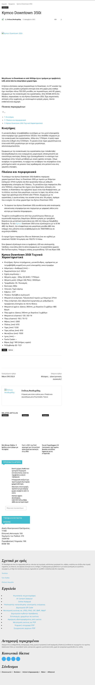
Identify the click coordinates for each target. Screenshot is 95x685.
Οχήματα (12, 4)
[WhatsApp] (40, 25)
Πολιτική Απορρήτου (8, 582)
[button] (5, 676)
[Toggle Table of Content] (3, 112)
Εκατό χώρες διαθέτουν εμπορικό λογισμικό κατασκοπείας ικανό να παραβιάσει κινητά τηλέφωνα (20, 473)
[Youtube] (18, 659)
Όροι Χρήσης (6, 578)
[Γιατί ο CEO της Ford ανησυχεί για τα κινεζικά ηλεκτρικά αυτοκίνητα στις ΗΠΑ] (31, 423)
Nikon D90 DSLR (8, 376)
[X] (29, 25)
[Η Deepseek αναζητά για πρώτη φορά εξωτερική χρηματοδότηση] (6, 481)
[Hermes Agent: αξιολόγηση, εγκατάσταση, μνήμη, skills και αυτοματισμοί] (6, 497)
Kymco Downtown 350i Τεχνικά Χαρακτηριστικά (24, 123)
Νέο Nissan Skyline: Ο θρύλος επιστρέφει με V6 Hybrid (10, 447)
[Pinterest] (35, 25)
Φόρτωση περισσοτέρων (15, 508)
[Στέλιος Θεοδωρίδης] (3, 19)
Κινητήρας (10, 117)
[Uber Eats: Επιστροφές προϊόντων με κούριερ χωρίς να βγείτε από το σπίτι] (6, 488)
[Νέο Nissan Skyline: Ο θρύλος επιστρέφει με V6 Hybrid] (11, 423)
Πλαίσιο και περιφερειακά (16, 120)
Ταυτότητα (5, 573)
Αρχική (4, 4)
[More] (46, 25)
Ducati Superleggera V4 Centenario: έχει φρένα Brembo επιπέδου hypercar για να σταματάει (50, 449)
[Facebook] (23, 25)
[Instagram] (27, 401)
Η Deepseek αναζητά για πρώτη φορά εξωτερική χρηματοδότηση (20, 482)
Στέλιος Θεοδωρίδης (14, 19)
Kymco (18, 223)
